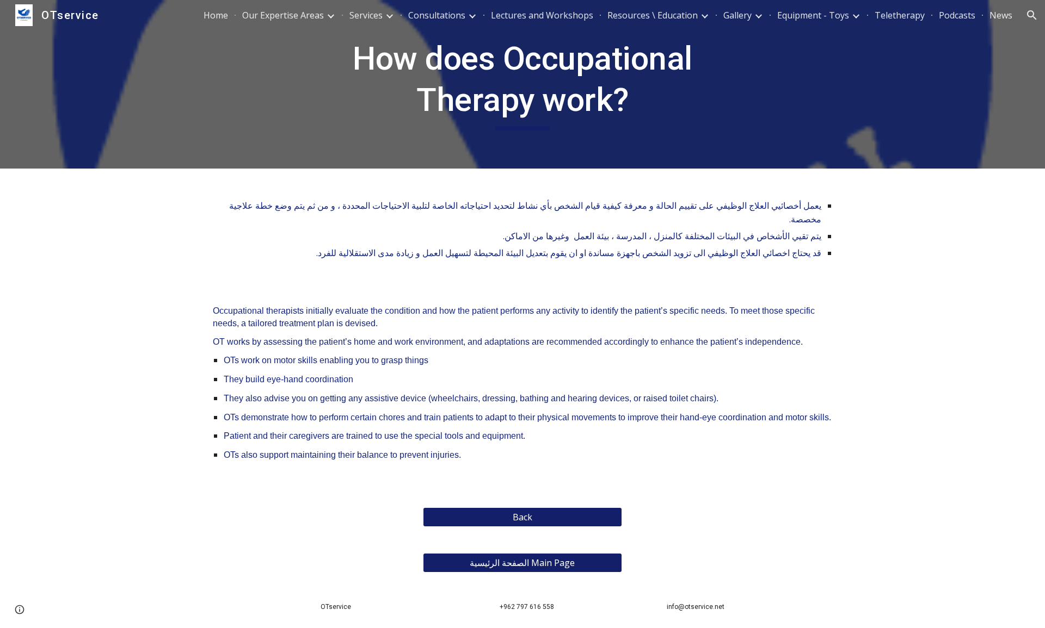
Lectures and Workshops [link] (542, 15)
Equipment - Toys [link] (813, 15)
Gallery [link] (737, 15)
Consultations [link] (436, 15)
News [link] (1000, 15)
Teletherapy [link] (900, 15)
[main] (522, 84)
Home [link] (216, 15)
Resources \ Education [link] (652, 15)
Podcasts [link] (957, 15)
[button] (1032, 15)
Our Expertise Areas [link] (283, 15)
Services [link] (366, 15)
